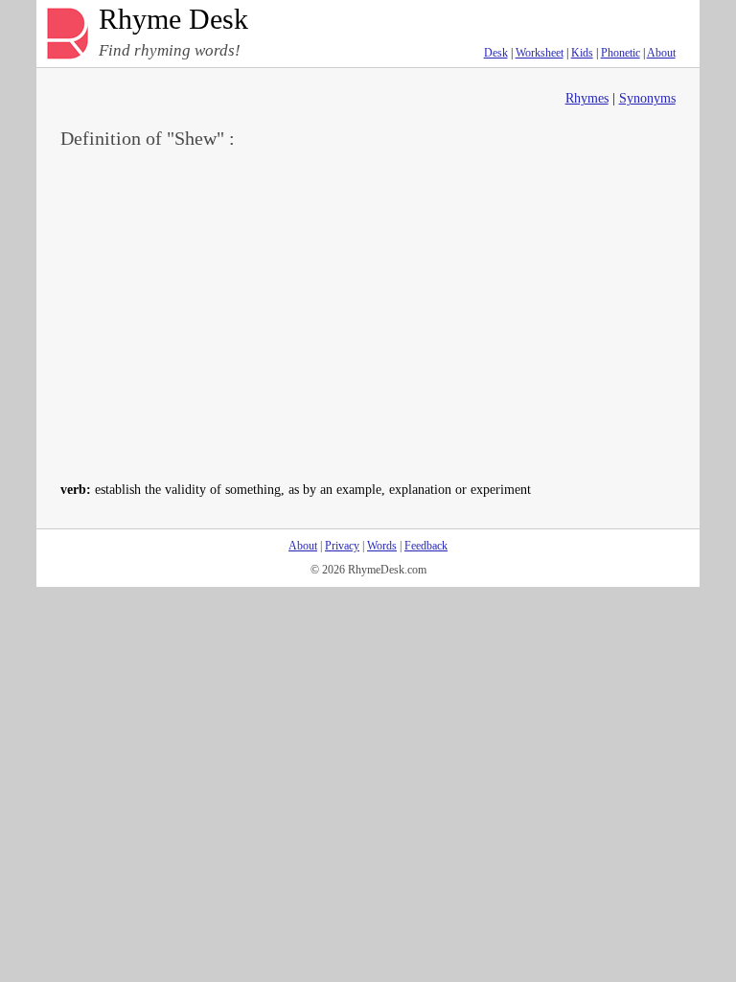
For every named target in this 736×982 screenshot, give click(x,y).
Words (382, 545)
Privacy (342, 545)
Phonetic (620, 52)
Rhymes (587, 98)
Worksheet (540, 52)
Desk (496, 52)
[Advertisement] (368, 312)
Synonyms (647, 98)
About (661, 52)
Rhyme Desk (173, 20)
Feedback (426, 545)
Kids (582, 52)
